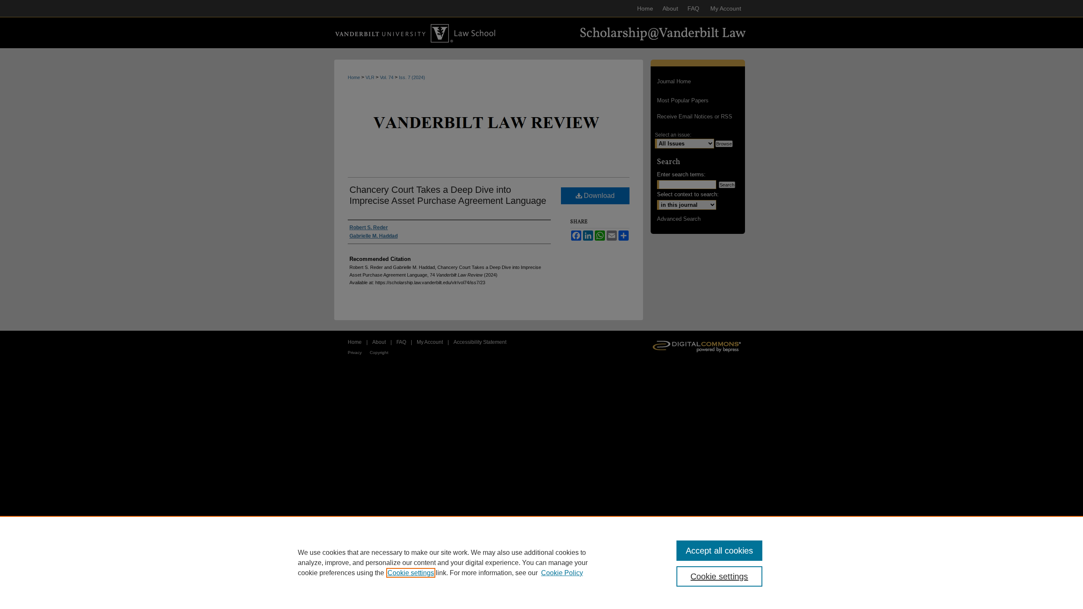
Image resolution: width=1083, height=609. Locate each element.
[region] (541, 562)
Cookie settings (411, 572)
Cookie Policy (562, 572)
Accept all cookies (719, 550)
